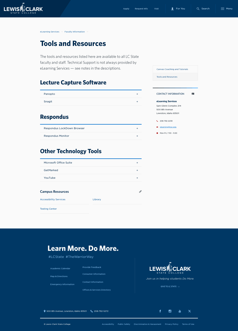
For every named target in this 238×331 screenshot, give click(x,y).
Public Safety (124, 324)
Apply (126, 8)
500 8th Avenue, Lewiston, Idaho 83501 (67, 311)
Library (97, 199)
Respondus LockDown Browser (64, 128)
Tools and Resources (167, 77)
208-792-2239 (166, 121)
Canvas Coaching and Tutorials (172, 69)
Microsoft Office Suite (58, 162)
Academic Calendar (60, 268)
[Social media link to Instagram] (172, 311)
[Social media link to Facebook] (162, 311)
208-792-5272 (101, 311)
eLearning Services (49, 31)
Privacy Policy (171, 324)
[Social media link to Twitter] (191, 311)
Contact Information (93, 282)
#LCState (56, 257)
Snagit (48, 101)
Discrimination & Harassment (147, 324)
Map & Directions (58, 276)
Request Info (141, 8)
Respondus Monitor (56, 135)
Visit (156, 8)
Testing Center (48, 209)
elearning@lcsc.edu (168, 127)
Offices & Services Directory (97, 290)
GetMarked (51, 170)
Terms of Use (188, 324)
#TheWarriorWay (80, 257)
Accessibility (108, 324)
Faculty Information (75, 31)
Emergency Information (62, 284)
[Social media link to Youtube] (181, 311)
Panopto (49, 93)
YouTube (49, 177)
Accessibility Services (52, 199)
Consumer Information (94, 274)
